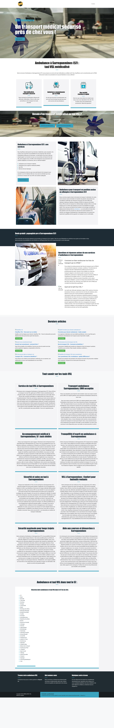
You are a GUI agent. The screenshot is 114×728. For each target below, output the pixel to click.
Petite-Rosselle (24, 654)
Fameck (22, 625)
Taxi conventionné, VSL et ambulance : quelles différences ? (74, 356)
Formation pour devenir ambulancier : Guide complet (72, 332)
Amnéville (22, 636)
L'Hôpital (22, 649)
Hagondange (23, 627)
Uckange (22, 624)
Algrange (22, 642)
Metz (21, 597)
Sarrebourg (23, 641)
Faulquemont (23, 637)
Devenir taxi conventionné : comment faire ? (27, 344)
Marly (21, 607)
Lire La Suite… (19, 338)
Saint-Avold (23, 651)
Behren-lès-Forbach (25, 646)
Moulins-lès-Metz (24, 612)
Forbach (22, 656)
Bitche (21, 620)
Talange (22, 652)
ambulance (77, 209)
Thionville (22, 600)
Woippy (22, 603)
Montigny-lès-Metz (24, 609)
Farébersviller (23, 644)
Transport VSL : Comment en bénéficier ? (26, 356)
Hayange (22, 657)
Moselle (22, 598)
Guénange (22, 630)
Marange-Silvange (24, 610)
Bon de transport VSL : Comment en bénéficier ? (71, 344)
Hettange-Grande (24, 632)
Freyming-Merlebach (25, 659)
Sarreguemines (24, 617)
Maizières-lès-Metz (25, 619)
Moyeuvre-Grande (24, 622)
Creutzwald (23, 605)
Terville (22, 614)
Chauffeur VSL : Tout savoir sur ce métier (26, 332)
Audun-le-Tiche (24, 639)
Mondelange (23, 629)
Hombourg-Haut (24, 647)
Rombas (22, 602)
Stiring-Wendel (23, 634)
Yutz (21, 661)
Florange (22, 615)
